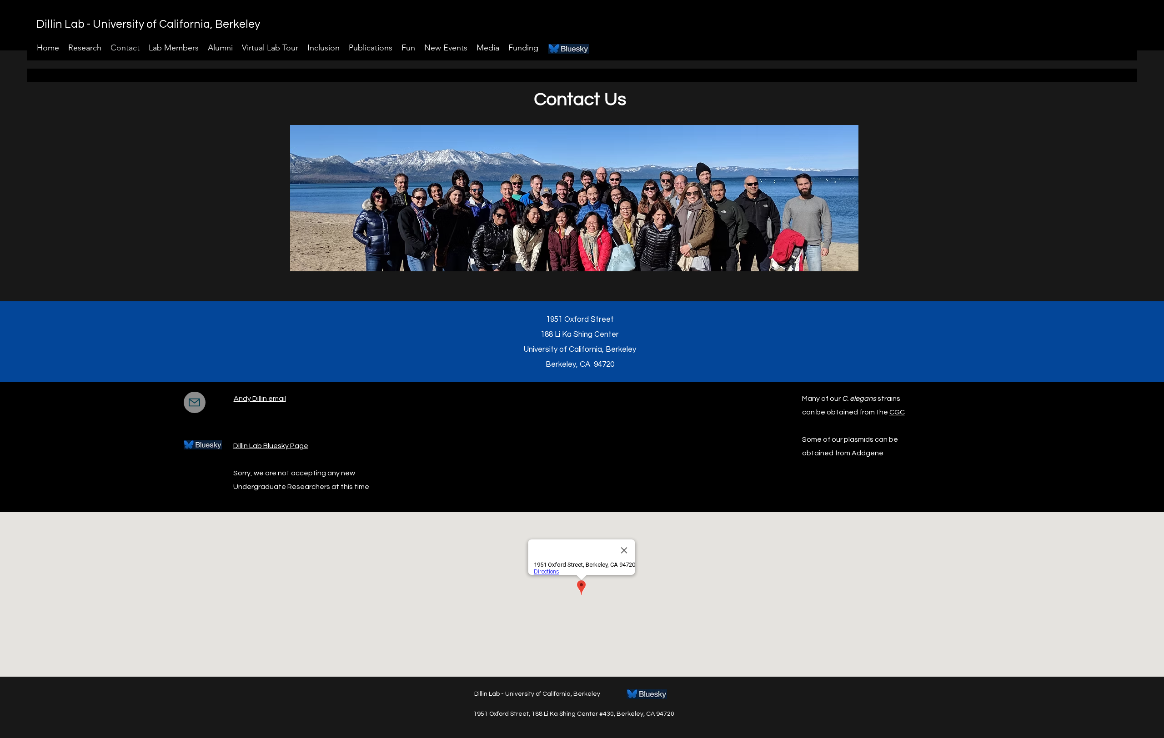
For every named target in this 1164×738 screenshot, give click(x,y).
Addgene (867, 453)
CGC (897, 412)
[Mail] (195, 402)
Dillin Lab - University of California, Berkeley (148, 24)
